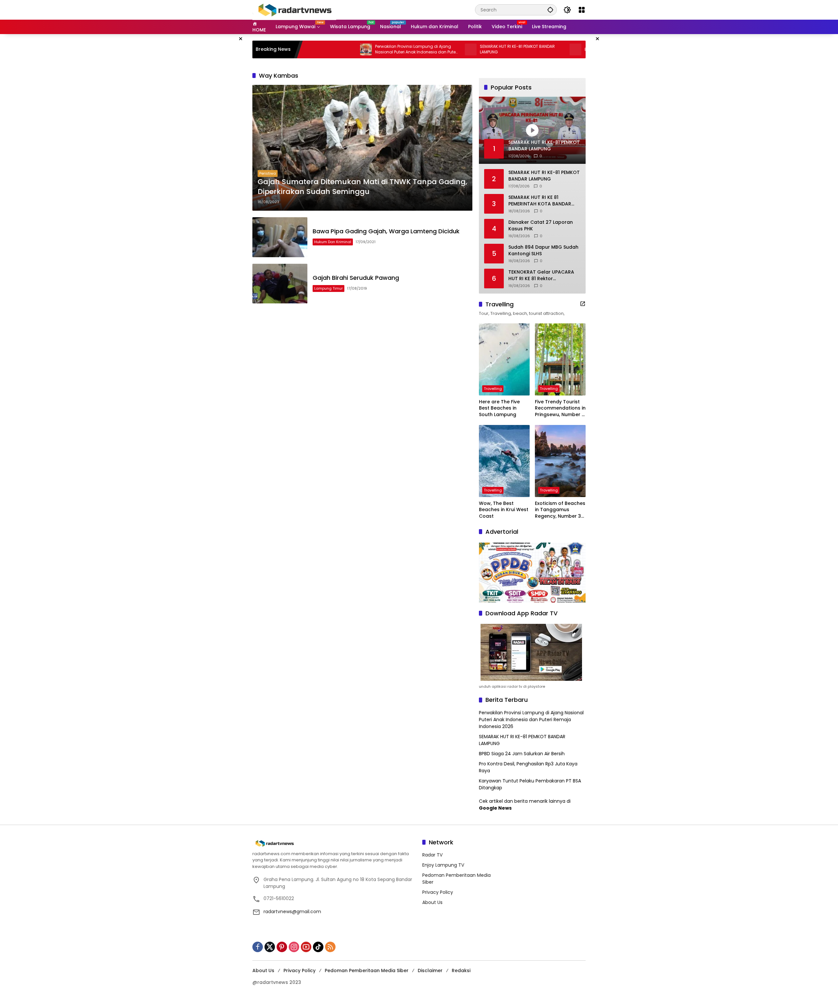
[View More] (583, 304)
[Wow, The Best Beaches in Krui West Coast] (504, 461)
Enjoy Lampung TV (443, 865)
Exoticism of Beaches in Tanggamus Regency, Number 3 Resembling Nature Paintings (560, 510)
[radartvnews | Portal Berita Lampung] (294, 9)
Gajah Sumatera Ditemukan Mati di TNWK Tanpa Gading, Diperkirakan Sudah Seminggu (362, 187)
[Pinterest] (282, 947)
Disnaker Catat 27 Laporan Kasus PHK (540, 225)
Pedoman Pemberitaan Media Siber (367, 970)
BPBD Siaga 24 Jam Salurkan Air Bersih (585, 49)
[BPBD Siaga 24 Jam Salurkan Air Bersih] (537, 49)
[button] (550, 9)
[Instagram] (294, 947)
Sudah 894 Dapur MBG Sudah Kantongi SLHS (543, 250)
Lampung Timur (328, 288)
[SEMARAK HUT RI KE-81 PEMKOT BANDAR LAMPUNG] (432, 49)
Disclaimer (430, 970)
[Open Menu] (582, 10)
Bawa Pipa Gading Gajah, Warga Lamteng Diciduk (386, 231)
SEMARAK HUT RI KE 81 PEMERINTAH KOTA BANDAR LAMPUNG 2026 (539, 200)
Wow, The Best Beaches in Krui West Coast (503, 509)
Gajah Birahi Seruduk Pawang (356, 278)
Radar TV (432, 855)
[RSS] (330, 947)
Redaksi (461, 970)
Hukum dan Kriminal (332, 241)
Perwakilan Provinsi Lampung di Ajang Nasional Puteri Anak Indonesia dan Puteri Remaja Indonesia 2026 (378, 49)
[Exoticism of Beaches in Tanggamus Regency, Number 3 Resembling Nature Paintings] (560, 461)
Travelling (493, 388)
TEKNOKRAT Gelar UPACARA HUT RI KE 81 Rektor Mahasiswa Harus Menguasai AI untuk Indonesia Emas (543, 275)
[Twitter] (269, 947)
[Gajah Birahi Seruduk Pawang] (279, 283)
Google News (495, 808)
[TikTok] (318, 947)
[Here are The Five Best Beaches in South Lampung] (504, 359)
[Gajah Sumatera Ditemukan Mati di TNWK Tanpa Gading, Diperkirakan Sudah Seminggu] (362, 148)
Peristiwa (267, 173)
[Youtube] (306, 947)
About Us (432, 902)
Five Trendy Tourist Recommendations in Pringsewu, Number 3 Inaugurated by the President (560, 408)
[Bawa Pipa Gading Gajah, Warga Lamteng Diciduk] (279, 237)
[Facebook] (257, 947)
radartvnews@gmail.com (292, 911)
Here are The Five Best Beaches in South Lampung (499, 408)
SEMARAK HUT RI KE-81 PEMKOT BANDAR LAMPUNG (479, 49)
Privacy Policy (437, 892)
